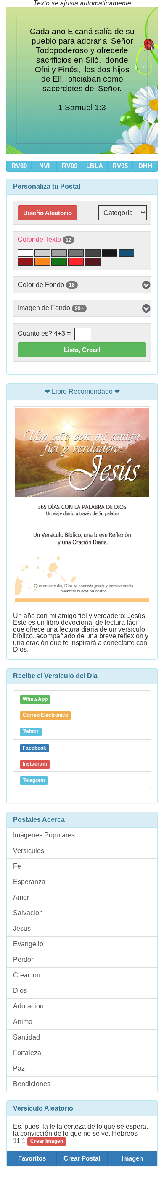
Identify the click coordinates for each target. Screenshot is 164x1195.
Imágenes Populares (44, 835)
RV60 (19, 165)
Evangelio (28, 944)
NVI (44, 165)
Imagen (132, 1158)
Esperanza (29, 881)
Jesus (22, 928)
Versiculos (28, 850)
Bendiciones (31, 1083)
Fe (17, 866)
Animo (22, 1021)
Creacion (26, 975)
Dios (20, 990)
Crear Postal (81, 1158)
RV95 (120, 165)
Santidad (26, 1037)
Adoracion (28, 1006)
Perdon (24, 959)
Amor (21, 897)
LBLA (94, 165)
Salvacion (28, 912)
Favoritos (32, 1158)
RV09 (69, 165)
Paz (19, 1068)
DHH (145, 165)
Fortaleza (27, 1052)
